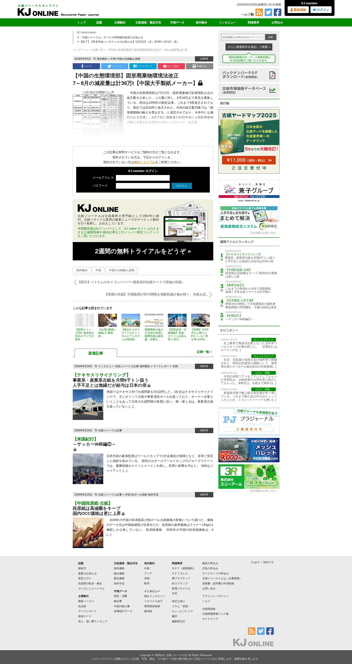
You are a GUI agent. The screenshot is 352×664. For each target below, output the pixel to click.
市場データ (177, 22)
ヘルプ (246, 14)
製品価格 (119, 578)
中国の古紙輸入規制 (128, 58)
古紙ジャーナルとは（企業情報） (222, 578)
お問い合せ (209, 588)
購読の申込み (210, 563)
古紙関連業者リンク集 (215, 613)
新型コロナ (84, 578)
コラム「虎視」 (181, 606)
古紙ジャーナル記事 (127, 366)
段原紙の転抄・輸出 (90, 583)
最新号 (82, 568)
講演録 (148, 611)
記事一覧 (98, 49)
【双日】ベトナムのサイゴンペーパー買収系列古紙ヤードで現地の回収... (131, 282)
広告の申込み (210, 568)
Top (342, 647)
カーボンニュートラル (91, 588)
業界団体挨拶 (152, 606)
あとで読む (172, 66)
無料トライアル (144, 162)
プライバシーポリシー (215, 596)
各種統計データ (123, 611)
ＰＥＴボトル (180, 573)
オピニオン (178, 601)
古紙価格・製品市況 (148, 22)
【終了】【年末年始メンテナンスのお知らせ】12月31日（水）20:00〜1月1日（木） (129, 41)
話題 (99, 22)
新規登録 (299, 9)
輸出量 (118, 601)
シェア (87, 66)
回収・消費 (120, 596)
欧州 (147, 583)
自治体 (82, 606)
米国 (175, 366)
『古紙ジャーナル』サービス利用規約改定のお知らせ (111, 37)
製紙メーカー (86, 601)
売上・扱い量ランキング (92, 621)
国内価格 (119, 568)
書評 (174, 616)
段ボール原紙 (139, 494)
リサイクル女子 (153, 601)
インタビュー (227, 22)
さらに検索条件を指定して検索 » (249, 46)
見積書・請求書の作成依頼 (218, 583)
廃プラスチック (181, 578)
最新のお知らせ (87, 573)
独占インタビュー (154, 596)
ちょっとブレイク (182, 611)
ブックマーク (145, 66)
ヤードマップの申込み (215, 573)
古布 (174, 593)
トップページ (81, 49)
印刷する (201, 66)
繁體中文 (268, 562)
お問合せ (277, 22)
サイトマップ (210, 618)
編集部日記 (178, 621)
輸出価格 (119, 573)
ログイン (322, 9)
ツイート (116, 66)
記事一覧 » (204, 351)
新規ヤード (84, 616)
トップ (81, 22)
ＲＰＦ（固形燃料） (184, 568)
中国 (113, 58)
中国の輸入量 (122, 606)
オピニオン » (229, 330)
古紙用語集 (209, 608)
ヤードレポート (162, 366)
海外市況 (153, 494)
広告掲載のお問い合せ (263, 232)
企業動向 (120, 22)
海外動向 (201, 22)
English (255, 562)
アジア (148, 573)
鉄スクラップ (180, 583)
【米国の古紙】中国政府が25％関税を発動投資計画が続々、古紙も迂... (156, 294)
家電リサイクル (181, 588)
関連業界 (253, 22)
